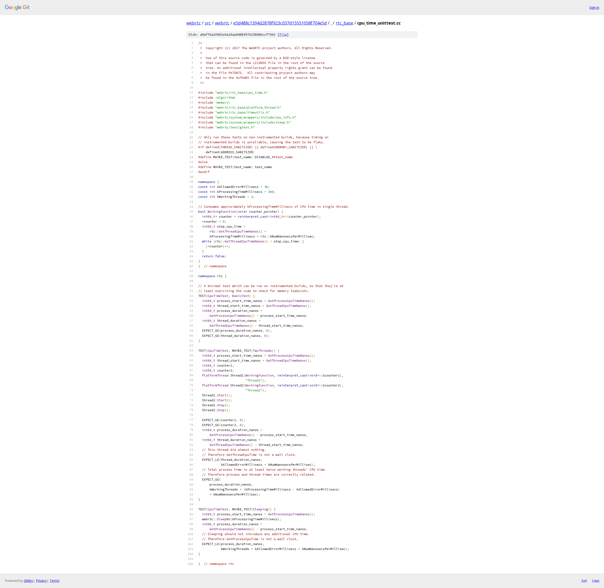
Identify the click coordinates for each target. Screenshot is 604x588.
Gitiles (28, 580)
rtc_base (344, 23)
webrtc (193, 23)
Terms (54, 580)
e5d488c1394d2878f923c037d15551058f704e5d (280, 23)
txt (584, 580)
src (208, 23)
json (595, 580)
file (283, 35)
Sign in (594, 7)
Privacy (41, 580)
